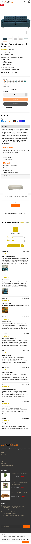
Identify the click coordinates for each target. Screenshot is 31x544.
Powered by (22, 222)
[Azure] (5, 81)
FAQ (2, 461)
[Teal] (25, 81)
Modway (4, 52)
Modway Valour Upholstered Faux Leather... (19, 493)
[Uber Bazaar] (8, 2)
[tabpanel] (15, 19)
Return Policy (4, 454)
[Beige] (8, 81)
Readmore (23, 449)
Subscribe (26, 526)
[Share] (1, 116)
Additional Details (6, 175)
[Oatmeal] (22, 81)
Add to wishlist (8, 110)
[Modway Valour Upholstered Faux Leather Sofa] (5, 495)
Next (29, 194)
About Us (3, 452)
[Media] (28, 32)
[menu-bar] (2, 2)
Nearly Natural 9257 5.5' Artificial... (19, 473)
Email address (5, 526)
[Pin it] (7, 116)
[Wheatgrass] (5, 84)
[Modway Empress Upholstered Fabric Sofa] (15, 19)
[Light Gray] (19, 81)
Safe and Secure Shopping (7, 465)
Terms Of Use (4, 459)
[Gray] (10, 81)
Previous (1, 194)
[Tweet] (4, 116)
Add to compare (8, 107)
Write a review (13, 245)
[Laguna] (16, 81)
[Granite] (13, 81)
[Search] (25, 2)
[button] (2, 38)
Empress (10, 52)
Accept (25, 542)
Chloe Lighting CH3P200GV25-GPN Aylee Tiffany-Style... (19, 483)
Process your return (5, 457)
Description (4, 126)
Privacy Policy (4, 463)
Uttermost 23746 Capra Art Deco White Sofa (15, 196)
